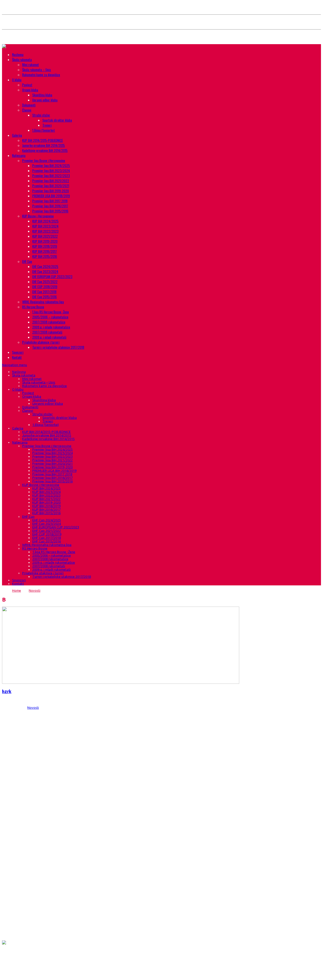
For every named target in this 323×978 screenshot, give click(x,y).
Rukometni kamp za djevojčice (41, 74)
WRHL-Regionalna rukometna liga (43, 301)
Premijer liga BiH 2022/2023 (51, 175)
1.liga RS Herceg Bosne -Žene (50, 311)
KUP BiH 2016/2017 (44, 251)
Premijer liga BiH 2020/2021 (50, 185)
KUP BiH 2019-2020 (45, 241)
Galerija (17, 135)
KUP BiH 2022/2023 (45, 231)
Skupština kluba (42, 94)
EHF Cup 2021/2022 (45, 281)
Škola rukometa (22, 59)
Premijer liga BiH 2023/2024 (51, 170)
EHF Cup (27, 261)
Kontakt (17, 357)
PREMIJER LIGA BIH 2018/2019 (51, 195)
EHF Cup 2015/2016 (44, 296)
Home (16, 590)
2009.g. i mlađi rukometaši (49, 337)
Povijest (27, 84)
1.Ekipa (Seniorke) (43, 130)
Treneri (47, 125)
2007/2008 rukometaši (47, 332)
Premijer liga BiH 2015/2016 (50, 210)
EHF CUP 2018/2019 (44, 286)
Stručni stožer (41, 115)
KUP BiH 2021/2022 (45, 236)
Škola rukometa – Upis (36, 69)
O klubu (16, 79)
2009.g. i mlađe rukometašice (51, 327)
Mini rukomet (30, 64)
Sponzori (17, 352)
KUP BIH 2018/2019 (44, 246)
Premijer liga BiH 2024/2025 (51, 165)
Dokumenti (29, 104)
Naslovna (17, 54)
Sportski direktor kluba (57, 120)
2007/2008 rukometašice (48, 321)
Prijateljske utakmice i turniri (41, 342)
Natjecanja (18, 155)
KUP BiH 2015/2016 (44, 256)
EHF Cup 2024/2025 (45, 266)
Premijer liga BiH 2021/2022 (50, 180)
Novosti (34, 590)
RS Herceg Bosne (33, 306)
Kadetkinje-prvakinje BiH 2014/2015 (45, 150)
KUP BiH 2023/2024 (45, 226)
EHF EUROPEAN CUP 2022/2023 (52, 276)
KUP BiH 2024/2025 (45, 221)
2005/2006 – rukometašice (50, 316)
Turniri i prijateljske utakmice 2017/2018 (58, 347)
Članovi (26, 110)
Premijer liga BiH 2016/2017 (50, 205)
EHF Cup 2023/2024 (45, 271)
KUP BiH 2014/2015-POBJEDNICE (42, 140)
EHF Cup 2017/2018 (44, 291)
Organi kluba (30, 89)
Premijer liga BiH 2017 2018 (50, 200)
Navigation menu (14, 365)
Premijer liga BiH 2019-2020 (50, 190)
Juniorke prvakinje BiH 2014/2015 (43, 145)
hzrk (6, 691)
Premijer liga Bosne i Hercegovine (43, 160)
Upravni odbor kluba (45, 99)
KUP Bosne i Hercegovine (38, 216)
